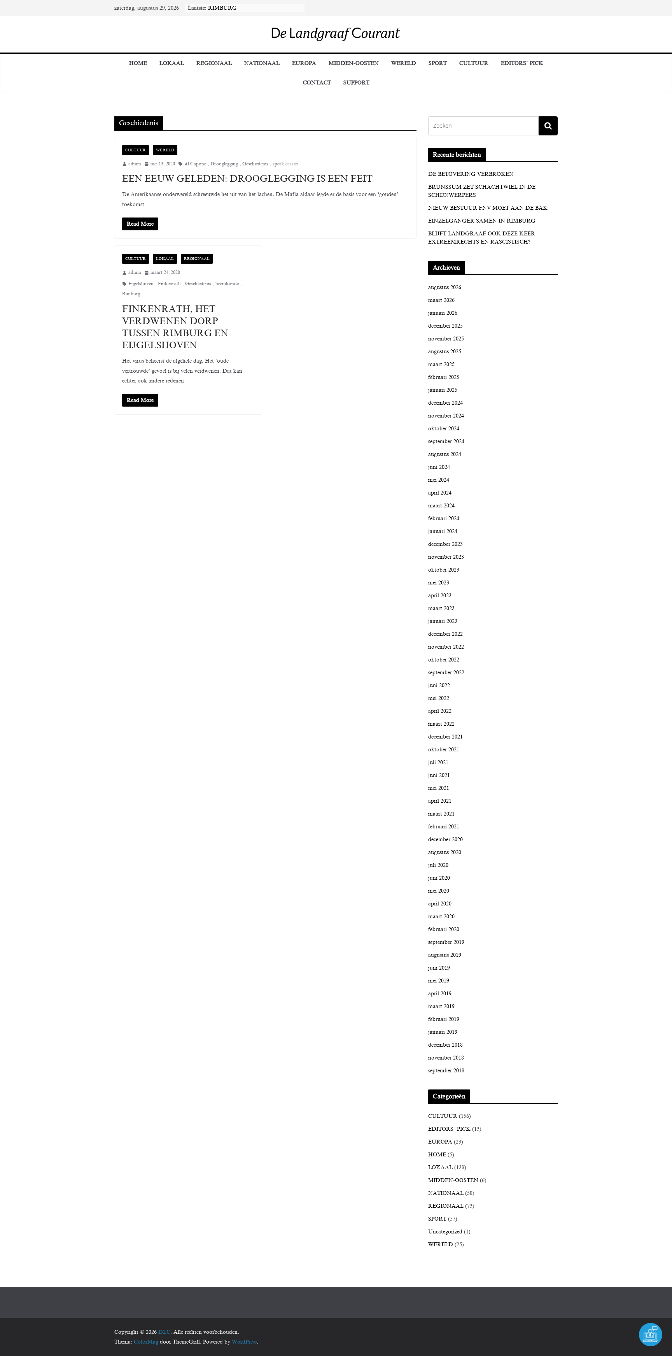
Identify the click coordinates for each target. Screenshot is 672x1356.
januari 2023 (442, 621)
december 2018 (445, 1045)
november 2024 (446, 416)
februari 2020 (443, 929)
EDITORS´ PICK (522, 63)
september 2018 (446, 1071)
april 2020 (440, 904)
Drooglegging (224, 164)
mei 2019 (438, 981)
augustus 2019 (444, 955)
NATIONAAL (262, 63)
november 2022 (446, 647)
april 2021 (440, 801)
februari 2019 (443, 1019)
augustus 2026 (444, 287)
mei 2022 (438, 698)
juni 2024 (439, 467)
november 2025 (446, 339)
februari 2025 (443, 377)
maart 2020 (441, 916)
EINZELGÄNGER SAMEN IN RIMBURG (482, 221)
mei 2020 (438, 891)
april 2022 (440, 711)
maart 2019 (441, 1006)
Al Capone (195, 164)
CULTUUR (473, 63)
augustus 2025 (444, 351)
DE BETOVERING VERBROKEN (471, 174)
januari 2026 (442, 313)
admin (134, 164)
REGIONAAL (214, 63)
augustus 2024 (444, 454)
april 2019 (440, 993)
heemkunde (227, 283)
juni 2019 (439, 968)
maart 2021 (441, 814)
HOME (437, 1155)
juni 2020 (439, 878)
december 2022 (445, 634)
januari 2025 (442, 390)
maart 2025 (441, 364)
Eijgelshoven (141, 283)
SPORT (438, 63)
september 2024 (446, 441)
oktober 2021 (443, 750)
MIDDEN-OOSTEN (354, 63)
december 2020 (445, 839)
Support (356, 83)
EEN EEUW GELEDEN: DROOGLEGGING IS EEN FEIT (247, 179)
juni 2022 (439, 685)
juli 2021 (438, 762)
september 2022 (446, 672)
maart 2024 (441, 506)
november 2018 (446, 1058)
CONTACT (317, 83)
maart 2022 (441, 724)
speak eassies (286, 164)
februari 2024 (443, 518)
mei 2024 (438, 480)
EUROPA (304, 63)
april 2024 (440, 493)
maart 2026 (441, 300)
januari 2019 (442, 1032)
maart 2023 (441, 608)
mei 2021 (438, 788)
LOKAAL (171, 63)
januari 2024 (442, 531)
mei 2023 (438, 583)
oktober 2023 (443, 570)
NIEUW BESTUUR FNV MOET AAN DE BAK (488, 208)
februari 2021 (443, 827)
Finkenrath (169, 283)
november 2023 (446, 557)
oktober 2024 (443, 429)
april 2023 (440, 595)
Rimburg (131, 293)
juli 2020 (438, 865)
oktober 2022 (443, 660)
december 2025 (445, 326)
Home (138, 63)
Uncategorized (445, 1232)
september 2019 (446, 942)
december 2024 (445, 403)
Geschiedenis (255, 164)
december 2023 (445, 544)
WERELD (403, 63)
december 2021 (445, 737)
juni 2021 (439, 775)
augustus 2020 (444, 852)
